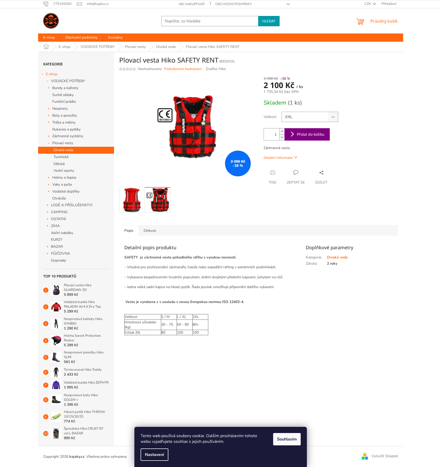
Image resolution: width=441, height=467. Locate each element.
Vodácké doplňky (66, 191)
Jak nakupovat (192, 4)
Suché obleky (63, 94)
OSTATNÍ (58, 219)
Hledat (268, 21)
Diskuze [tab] (150, 230)
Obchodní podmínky (233, 4)
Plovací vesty (62, 143)
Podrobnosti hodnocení (182, 68)
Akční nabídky (62, 232)
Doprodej (58, 260)
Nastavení (154, 454)
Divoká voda (63, 150)
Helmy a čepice (64, 177)
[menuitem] (49, 37)
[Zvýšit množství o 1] (281, 131)
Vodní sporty (64, 170)
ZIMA (55, 225)
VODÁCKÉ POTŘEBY (68, 81)
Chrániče (59, 198)
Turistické (61, 156)
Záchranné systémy (67, 136)
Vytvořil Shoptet (384, 456)
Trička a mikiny (63, 122)
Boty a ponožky (64, 115)
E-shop (51, 74)
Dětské (59, 163)
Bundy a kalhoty (65, 87)
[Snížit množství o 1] (281, 137)
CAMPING (59, 212)
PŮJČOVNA (60, 253)
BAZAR (57, 246)
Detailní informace (278, 157)
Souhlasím (287, 439)
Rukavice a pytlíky (66, 129)
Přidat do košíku (310, 134)
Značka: (216, 68)
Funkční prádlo (64, 101)
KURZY (56, 239)
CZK (368, 4)
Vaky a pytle (62, 184)
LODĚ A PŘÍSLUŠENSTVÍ (71, 205)
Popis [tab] (128, 230)
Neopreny (60, 108)
